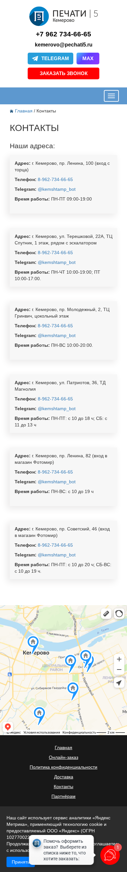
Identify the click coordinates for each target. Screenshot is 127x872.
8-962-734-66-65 (54, 179)
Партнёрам (63, 796)
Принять (21, 862)
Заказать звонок (64, 73)
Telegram (55, 58)
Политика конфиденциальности (63, 767)
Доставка (63, 776)
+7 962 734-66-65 (63, 34)
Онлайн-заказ (63, 757)
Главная (24, 110)
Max (87, 58)
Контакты (63, 786)
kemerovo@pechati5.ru (63, 44)
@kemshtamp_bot (56, 189)
